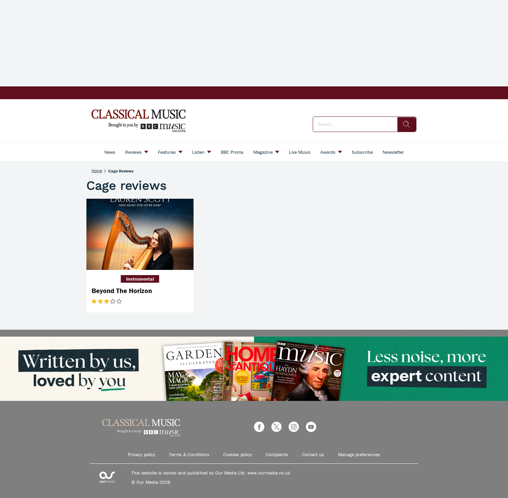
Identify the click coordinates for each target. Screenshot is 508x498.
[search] (406, 124)
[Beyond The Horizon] (140, 234)
